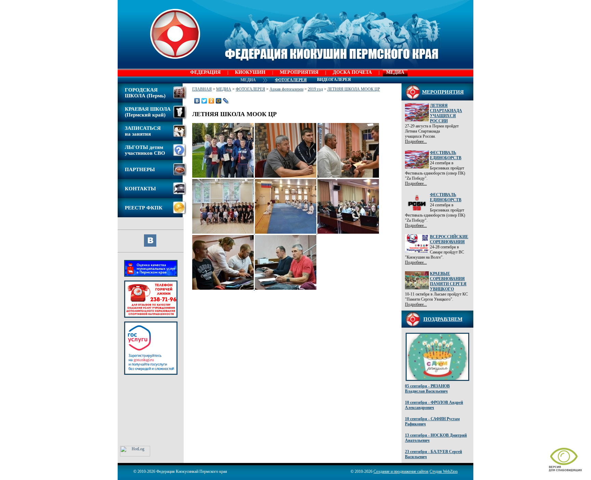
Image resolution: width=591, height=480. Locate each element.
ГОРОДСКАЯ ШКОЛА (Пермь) (145, 92)
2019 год (315, 89)
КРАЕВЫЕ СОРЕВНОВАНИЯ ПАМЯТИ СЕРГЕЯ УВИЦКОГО (448, 281)
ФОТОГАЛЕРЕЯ (250, 89)
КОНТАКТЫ (140, 188)
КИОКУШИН (250, 72)
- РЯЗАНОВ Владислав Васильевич (427, 389)
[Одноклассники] (211, 100)
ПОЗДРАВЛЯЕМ (442, 319)
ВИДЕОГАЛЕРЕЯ (334, 79)
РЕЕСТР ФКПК (143, 207)
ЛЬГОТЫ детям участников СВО (145, 150)
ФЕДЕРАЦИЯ (205, 72)
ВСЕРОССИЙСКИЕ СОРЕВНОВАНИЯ (449, 239)
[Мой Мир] (218, 100)
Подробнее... (416, 141)
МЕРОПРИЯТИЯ (299, 72)
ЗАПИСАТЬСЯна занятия (143, 131)
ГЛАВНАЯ (202, 89)
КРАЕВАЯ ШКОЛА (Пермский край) (148, 112)
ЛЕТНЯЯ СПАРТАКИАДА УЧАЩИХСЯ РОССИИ (446, 113)
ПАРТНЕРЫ (140, 169)
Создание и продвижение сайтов (401, 471)
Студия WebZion (444, 471)
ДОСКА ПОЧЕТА (352, 72)
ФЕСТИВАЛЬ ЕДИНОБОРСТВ (445, 155)
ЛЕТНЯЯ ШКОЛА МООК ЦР (353, 89)
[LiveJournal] (225, 100)
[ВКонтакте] (197, 100)
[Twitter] (204, 100)
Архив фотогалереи (286, 89)
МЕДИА (395, 72)
